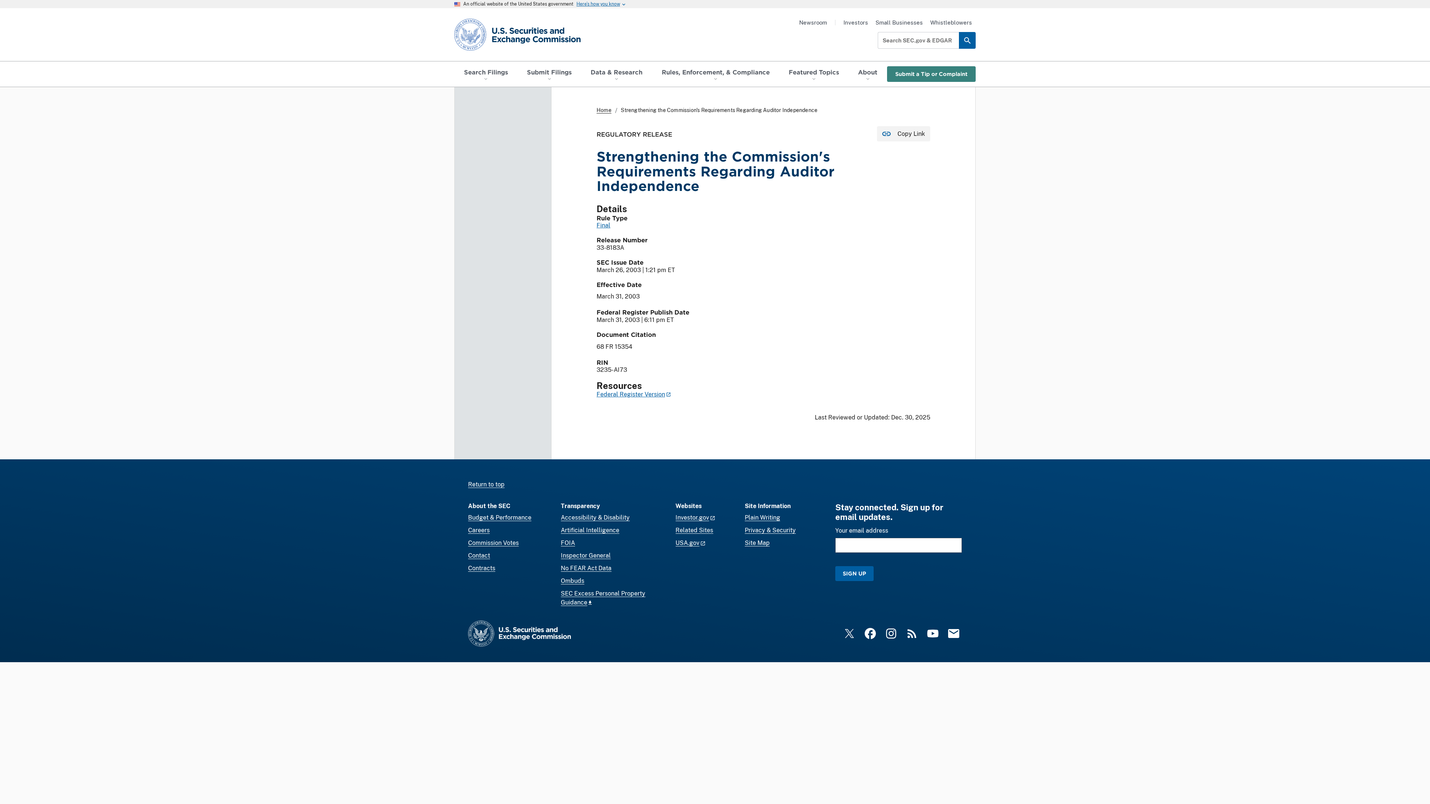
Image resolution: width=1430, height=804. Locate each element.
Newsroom (813, 22)
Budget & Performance (499, 517)
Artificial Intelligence (590, 530)
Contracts (481, 568)
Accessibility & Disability (595, 517)
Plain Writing (762, 517)
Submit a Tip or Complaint (931, 74)
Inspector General (586, 555)
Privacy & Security (770, 530)
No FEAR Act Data (586, 568)
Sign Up (854, 573)
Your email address (861, 530)
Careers (479, 530)
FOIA (568, 542)
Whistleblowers (951, 22)
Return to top (486, 484)
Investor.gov (692, 517)
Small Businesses (899, 22)
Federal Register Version (631, 394)
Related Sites (694, 530)
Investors (855, 22)
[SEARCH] (967, 40)
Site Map (757, 542)
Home (604, 110)
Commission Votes (493, 542)
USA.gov (687, 542)
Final (603, 225)
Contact (479, 555)
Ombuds (572, 580)
